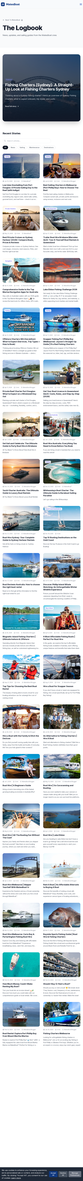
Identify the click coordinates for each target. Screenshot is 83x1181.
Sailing (22, 147)
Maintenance (34, 147)
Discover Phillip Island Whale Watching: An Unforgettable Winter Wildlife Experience (60, 587)
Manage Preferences (75, 1174)
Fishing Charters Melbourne (56, 1033)
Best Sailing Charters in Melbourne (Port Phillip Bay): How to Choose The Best (60, 187)
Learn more (16, 1178)
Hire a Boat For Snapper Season (58, 686)
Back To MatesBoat (12, 20)
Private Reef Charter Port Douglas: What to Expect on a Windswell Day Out (19, 394)
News (13, 147)
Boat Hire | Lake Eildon (54, 835)
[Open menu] (81, 4)
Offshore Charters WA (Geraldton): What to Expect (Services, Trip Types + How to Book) (21, 341)
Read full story (10, 106)
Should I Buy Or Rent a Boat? (56, 984)
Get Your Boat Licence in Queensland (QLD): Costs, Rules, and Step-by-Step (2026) (61, 394)
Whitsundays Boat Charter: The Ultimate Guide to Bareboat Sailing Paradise (59, 493)
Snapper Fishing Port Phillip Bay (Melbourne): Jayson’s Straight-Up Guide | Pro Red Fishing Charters (59, 341)
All (5, 147)
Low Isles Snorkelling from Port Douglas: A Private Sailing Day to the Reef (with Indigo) (20, 187)
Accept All (53, 1174)
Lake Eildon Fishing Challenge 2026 (60, 289)
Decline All (63, 1174)
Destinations (49, 147)
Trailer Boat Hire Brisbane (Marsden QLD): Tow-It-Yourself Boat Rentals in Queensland (61, 240)
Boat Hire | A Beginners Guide (17, 785)
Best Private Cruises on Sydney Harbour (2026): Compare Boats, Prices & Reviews (18, 240)
